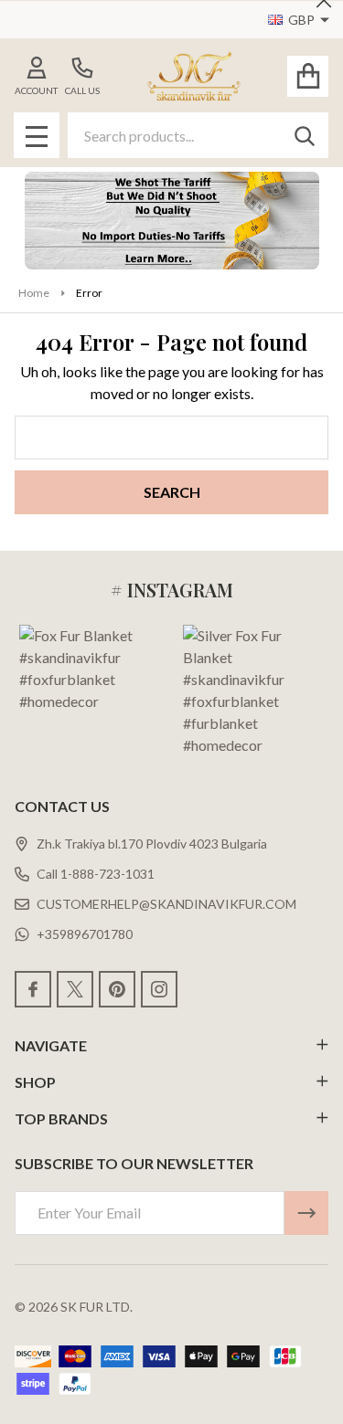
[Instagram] (159, 989)
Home (33, 293)
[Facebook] (33, 989)
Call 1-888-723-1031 (96, 873)
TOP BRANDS (61, 1118)
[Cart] (307, 76)
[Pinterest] (117, 989)
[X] (75, 989)
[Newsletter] (306, 1213)
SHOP (35, 1082)
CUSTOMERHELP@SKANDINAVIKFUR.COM (166, 904)
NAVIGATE (51, 1045)
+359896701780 (85, 934)
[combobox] (198, 135)
